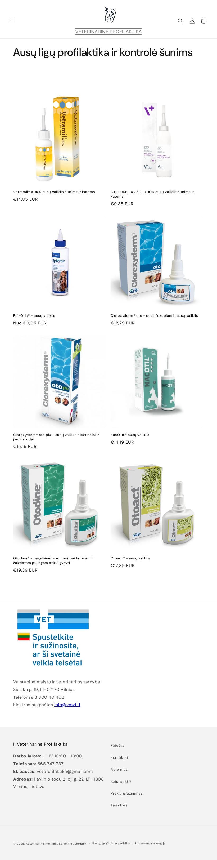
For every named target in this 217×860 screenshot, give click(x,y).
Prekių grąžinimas (127, 793)
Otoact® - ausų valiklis (130, 558)
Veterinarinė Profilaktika (44, 843)
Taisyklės (119, 805)
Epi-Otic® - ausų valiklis (34, 316)
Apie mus (119, 769)
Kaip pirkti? (121, 781)
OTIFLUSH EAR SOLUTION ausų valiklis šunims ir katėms (152, 194)
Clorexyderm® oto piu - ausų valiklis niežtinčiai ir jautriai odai (56, 437)
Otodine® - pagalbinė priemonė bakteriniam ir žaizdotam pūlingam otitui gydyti (53, 560)
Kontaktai (119, 757)
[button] (11, 21)
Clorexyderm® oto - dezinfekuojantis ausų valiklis (154, 316)
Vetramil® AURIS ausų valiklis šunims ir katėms (54, 192)
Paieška (118, 745)
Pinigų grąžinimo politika (111, 843)
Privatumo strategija (150, 843)
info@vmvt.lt (67, 704)
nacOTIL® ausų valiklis (130, 435)
